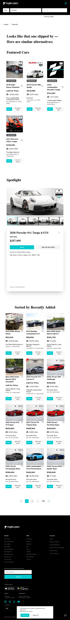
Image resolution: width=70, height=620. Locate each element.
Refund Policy (30, 556)
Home (6, 24)
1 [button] (26, 501)
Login (51, 539)
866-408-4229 (59, 398)
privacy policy (28, 611)
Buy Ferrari (7, 539)
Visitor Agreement (55, 544)
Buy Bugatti (7, 544)
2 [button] (32, 501)
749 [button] (43, 501)
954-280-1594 (18, 109)
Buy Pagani (7, 546)
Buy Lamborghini (8, 541)
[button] (21, 501)
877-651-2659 (38, 353)
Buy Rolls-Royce (8, 554)
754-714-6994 (18, 161)
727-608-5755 (38, 398)
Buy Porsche (7, 559)
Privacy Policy (53, 550)
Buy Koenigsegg (8, 549)
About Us (29, 541)
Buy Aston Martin (8, 562)
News (28, 549)
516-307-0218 (59, 353)
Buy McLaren (7, 556)
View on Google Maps (17, 287)
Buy (28, 546)
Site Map (29, 544)
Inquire (9, 109)
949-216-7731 (38, 109)
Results (15, 24)
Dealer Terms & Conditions (57, 547)
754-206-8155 (58, 109)
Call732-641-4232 (48, 247)
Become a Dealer (54, 542)
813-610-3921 (17, 353)
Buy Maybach (7, 551)
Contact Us (29, 539)
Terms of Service (54, 553)
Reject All (35, 615)
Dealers (29, 551)
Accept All (25, 615)
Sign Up (18, 577)
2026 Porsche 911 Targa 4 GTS (29, 233)
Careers (29, 559)
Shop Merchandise (32, 554)
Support (6, 593)
